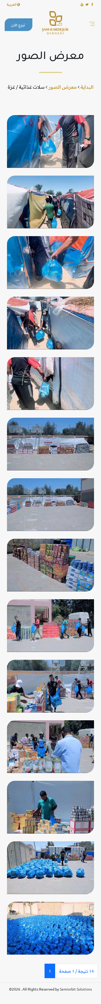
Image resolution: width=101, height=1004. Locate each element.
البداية (87, 86)
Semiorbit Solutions (76, 989)
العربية (12, 4)
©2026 (15, 989)
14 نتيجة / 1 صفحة (76, 970)
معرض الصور (62, 86)
